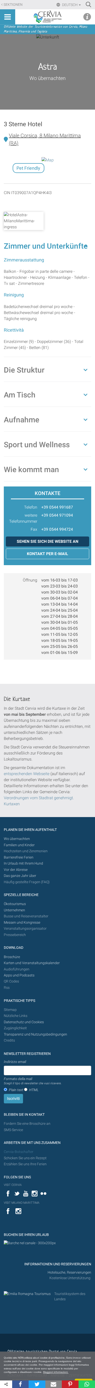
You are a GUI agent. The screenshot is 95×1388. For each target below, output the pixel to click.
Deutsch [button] (69, 5)
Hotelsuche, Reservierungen (69, 1272)
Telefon (30, 507)
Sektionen (13, 5)
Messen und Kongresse (22, 922)
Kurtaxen (12, 803)
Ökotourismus (15, 904)
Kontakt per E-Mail (47, 553)
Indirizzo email (15, 1062)
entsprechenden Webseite (26, 773)
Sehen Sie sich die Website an (47, 541)
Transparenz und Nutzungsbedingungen (35, 1034)
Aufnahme (21, 419)
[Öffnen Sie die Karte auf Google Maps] (48, 159)
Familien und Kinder (19, 845)
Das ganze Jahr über (20, 876)
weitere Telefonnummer (23, 518)
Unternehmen (14, 910)
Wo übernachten (47, 78)
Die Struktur (24, 370)
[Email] (53, 1384)
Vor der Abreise (16, 870)
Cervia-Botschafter (18, 1152)
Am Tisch (19, 394)
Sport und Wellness (37, 444)
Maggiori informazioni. (55, 1372)
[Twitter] (37, 1384)
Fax (34, 529)
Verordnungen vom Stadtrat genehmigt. (39, 797)
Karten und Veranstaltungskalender (32, 963)
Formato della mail (33, 1081)
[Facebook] (20, 1384)
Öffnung (30, 580)
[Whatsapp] (87, 1384)
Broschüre (12, 957)
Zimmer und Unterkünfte (46, 246)
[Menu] (7, 16)
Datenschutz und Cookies (24, 1022)
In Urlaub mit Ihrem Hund (23, 863)
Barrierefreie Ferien (19, 857)
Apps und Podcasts (19, 975)
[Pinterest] (70, 1384)
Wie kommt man (31, 469)
